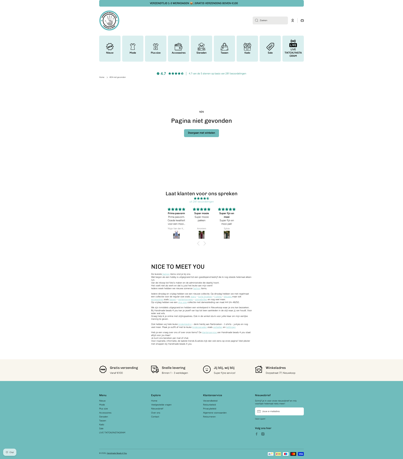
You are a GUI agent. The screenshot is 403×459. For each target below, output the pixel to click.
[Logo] (109, 20)
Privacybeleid (209, 408)
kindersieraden (199, 327)
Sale (101, 428)
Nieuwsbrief (157, 408)
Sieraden (103, 416)
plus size (182, 302)
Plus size (103, 408)
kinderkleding (185, 324)
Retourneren (209, 416)
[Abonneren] (300, 411)
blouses (228, 296)
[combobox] (270, 20)
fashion (166, 274)
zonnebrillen (201, 299)
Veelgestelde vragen (161, 404)
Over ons (155, 412)
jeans (193, 296)
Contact (155, 416)
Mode (102, 404)
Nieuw (102, 400)
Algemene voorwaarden (215, 412)
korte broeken (205, 296)
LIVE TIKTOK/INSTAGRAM (112, 432)
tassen (172, 299)
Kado (101, 424)
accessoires (157, 299)
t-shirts (218, 296)
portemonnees (185, 299)
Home (101, 77)
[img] (201, 198)
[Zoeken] (255, 20)
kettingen (231, 327)
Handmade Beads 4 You (117, 453)
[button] (199, 243)
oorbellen (217, 327)
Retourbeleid (209, 404)
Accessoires (105, 412)
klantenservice (209, 332)
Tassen (102, 420)
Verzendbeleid (210, 400)
